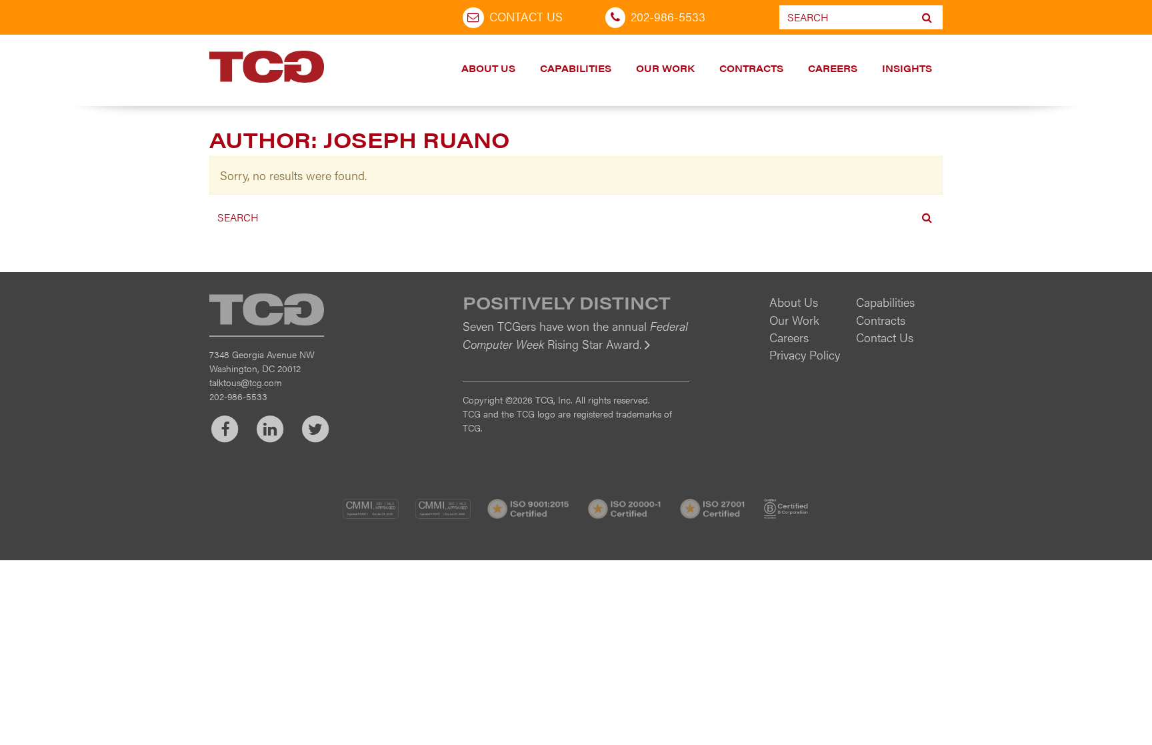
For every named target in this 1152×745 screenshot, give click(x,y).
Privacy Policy (804, 354)
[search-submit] (927, 17)
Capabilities (575, 68)
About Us (488, 68)
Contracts (751, 68)
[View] (576, 353)
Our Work (665, 68)
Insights (907, 68)
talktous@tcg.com (245, 382)
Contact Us (526, 16)
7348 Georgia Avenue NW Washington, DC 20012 (262, 361)
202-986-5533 (668, 16)
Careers (832, 68)
